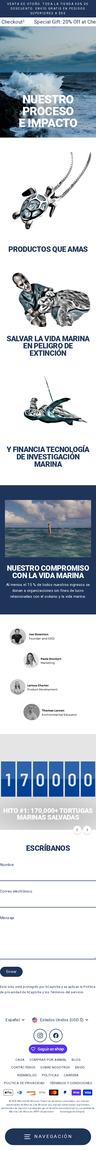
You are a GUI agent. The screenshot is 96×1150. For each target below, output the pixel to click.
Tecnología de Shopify (72, 1111)
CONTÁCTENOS (23, 1067)
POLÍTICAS (50, 1075)
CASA (20, 1060)
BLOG (76, 1060)
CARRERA (71, 1075)
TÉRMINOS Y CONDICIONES (71, 1083)
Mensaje (7, 918)
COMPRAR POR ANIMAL (48, 1060)
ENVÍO (80, 1067)
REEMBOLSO (27, 1075)
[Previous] (77, 830)
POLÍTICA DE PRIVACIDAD (24, 1083)
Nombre (7, 865)
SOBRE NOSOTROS (55, 1067)
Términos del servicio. (67, 992)
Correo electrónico (16, 891)
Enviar (11, 971)
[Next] (87, 830)
